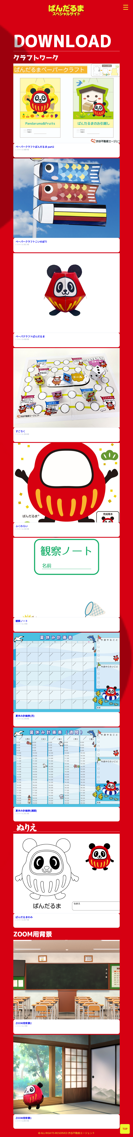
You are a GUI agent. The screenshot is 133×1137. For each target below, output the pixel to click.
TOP (124, 1128)
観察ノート (22, 621)
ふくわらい (22, 526)
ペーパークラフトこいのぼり (31, 241)
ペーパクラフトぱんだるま (30, 336)
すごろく (20, 431)
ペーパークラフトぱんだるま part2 (35, 146)
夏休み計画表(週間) (26, 810)
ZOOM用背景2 (23, 1023)
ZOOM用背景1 (23, 1118)
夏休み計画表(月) (25, 715)
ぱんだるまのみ (24, 917)
